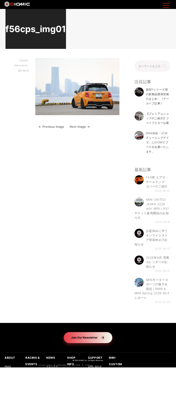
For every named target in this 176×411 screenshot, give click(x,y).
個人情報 (76, 365)
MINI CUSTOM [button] (115, 361)
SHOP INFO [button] (71, 361)
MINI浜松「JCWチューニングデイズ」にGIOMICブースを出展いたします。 (157, 142)
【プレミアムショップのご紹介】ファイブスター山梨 (157, 118)
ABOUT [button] (10, 357)
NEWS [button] (50, 357)
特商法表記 (62, 365)
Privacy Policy (45, 365)
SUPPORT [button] (95, 357)
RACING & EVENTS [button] (32, 361)
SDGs (88, 365)
